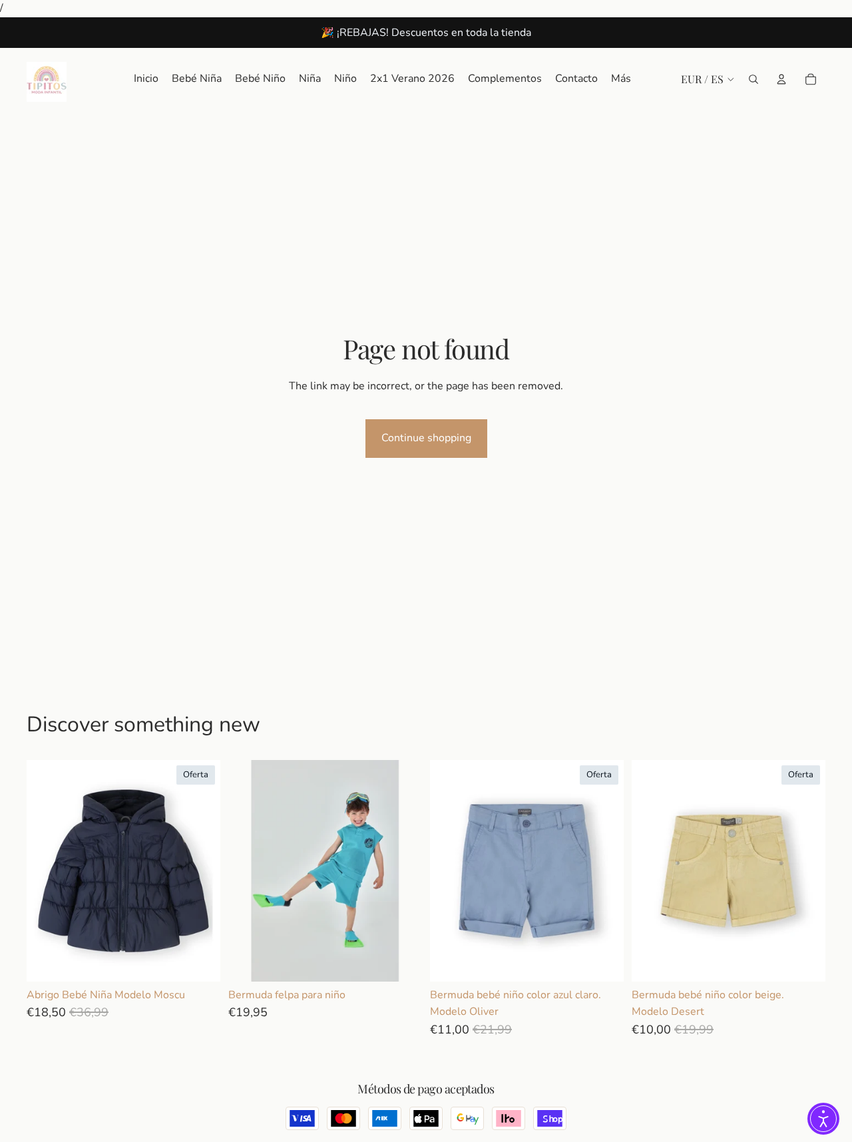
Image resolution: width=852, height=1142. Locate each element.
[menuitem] (621, 79)
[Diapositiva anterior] (248, 870)
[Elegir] (200, 961)
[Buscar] (753, 78)
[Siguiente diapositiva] (402, 870)
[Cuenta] (781, 78)
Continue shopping (426, 438)
